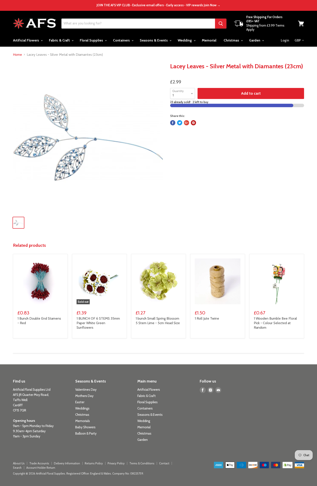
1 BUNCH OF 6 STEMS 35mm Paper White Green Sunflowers (98, 323)
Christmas (232, 40)
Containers (122, 40)
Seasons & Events (154, 40)
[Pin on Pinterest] (193, 122)
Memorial (209, 40)
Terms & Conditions (141, 463)
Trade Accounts (39, 463)
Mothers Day (84, 396)
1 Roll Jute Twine (207, 318)
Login (285, 40)
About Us (19, 463)
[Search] (220, 24)
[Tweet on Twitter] (179, 122)
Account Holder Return (40, 467)
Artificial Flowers (26, 40)
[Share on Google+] (186, 122)
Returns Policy (94, 463)
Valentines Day (86, 390)
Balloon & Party (86, 433)
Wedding (185, 40)
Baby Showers (85, 427)
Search (17, 467)
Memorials (82, 421)
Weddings (82, 408)
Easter (79, 402)
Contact (164, 463)
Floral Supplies (92, 40)
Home (17, 55)
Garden (255, 40)
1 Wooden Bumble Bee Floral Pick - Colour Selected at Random (275, 323)
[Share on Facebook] (172, 122)
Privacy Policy (116, 463)
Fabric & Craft (60, 40)
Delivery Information (67, 463)
